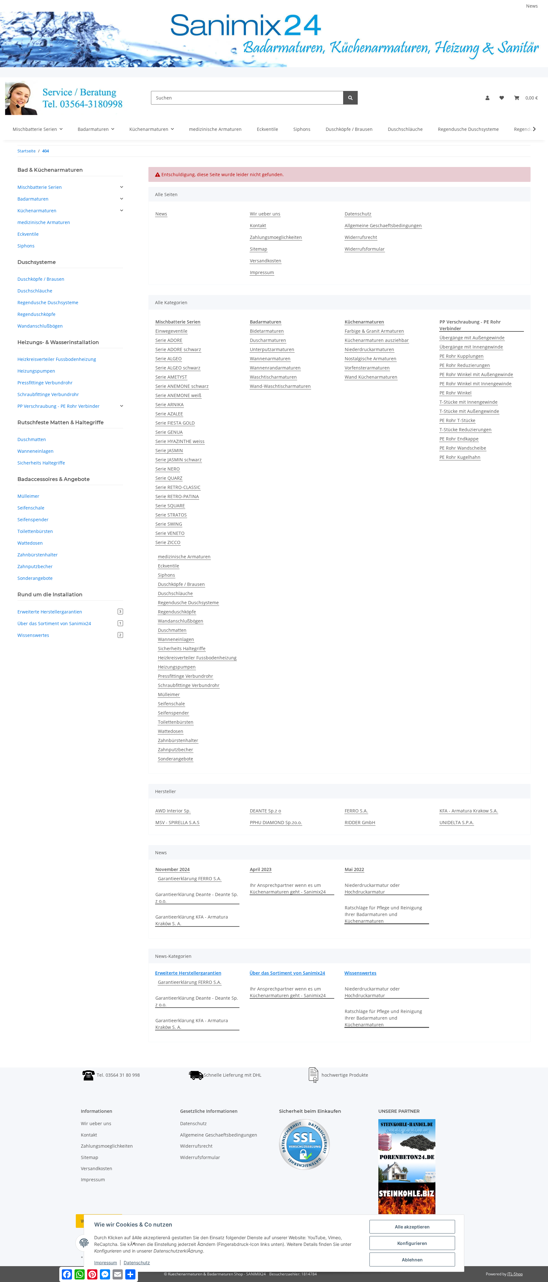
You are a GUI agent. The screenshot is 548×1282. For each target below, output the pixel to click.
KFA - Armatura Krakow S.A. (469, 811)
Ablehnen (412, 1259)
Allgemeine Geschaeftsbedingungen (383, 225)
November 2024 (172, 869)
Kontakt (258, 225)
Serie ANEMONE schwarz (182, 386)
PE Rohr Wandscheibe (463, 448)
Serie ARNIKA (169, 404)
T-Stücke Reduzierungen (466, 429)
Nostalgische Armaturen (370, 359)
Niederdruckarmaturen (369, 349)
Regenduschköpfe (177, 612)
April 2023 (260, 869)
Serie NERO (167, 469)
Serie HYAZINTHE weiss (180, 441)
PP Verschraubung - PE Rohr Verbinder (58, 406)
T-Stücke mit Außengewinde (469, 411)
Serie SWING (168, 524)
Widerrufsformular (365, 249)
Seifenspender (173, 713)
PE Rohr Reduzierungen (465, 365)
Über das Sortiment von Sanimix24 (287, 973)
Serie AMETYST (171, 377)
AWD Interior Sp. (173, 811)
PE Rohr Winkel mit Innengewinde (476, 384)
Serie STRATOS (171, 515)
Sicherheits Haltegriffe (182, 648)
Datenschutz (358, 214)
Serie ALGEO (168, 359)
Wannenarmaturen (270, 359)
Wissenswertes (360, 973)
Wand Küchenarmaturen (371, 377)
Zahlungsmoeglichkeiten (276, 237)
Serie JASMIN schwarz (178, 460)
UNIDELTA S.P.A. (457, 822)
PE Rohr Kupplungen (462, 356)
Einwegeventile (171, 331)
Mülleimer (169, 694)
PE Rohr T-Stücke (457, 420)
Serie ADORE (168, 340)
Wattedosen (170, 731)
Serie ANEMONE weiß (178, 395)
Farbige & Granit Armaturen (374, 331)
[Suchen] (350, 98)
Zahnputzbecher (175, 750)
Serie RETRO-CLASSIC (177, 487)
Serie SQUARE (170, 506)
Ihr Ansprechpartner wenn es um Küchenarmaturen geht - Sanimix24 (288, 888)
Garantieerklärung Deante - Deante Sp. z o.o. (196, 897)
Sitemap (258, 249)
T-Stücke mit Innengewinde (469, 402)
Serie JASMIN (169, 450)
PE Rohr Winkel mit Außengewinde (476, 374)
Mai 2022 (354, 869)
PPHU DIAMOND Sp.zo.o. (276, 822)
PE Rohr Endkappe (459, 439)
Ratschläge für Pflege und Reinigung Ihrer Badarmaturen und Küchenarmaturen (383, 914)
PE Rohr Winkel (456, 393)
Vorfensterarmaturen (367, 368)
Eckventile (168, 566)
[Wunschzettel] (501, 98)
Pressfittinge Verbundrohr (185, 676)
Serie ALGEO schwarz (177, 368)
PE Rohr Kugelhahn (460, 457)
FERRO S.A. (356, 811)
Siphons (166, 575)
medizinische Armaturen (184, 557)
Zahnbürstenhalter (178, 740)
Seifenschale (171, 704)
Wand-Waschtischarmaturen (280, 386)
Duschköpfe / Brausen (181, 584)
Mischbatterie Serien (39, 187)
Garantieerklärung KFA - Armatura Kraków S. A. (191, 920)
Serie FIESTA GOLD (175, 423)
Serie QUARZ (168, 478)
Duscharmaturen (268, 340)
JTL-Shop (515, 1274)
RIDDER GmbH (360, 822)
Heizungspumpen (177, 667)
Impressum (262, 272)
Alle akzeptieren (412, 1226)
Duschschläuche (175, 593)
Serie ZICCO (167, 542)
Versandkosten (265, 261)
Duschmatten (172, 630)
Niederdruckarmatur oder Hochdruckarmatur (372, 888)
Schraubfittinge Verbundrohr (188, 685)
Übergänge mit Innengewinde (471, 347)
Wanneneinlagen (176, 639)
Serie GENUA (169, 432)
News (532, 6)
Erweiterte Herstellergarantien (188, 973)
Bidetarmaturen (267, 331)
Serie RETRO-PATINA (177, 496)
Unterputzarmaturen (272, 349)
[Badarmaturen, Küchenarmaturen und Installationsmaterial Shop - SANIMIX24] (68, 97)
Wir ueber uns (265, 214)
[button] (487, 98)
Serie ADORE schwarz (178, 349)
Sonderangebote (175, 759)
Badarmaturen (33, 199)
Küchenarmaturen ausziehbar (377, 340)
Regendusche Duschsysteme (188, 602)
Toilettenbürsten (175, 722)
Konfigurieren (412, 1243)
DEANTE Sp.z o (265, 811)
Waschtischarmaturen (273, 377)
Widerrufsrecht (361, 237)
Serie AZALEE (169, 414)
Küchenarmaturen (36, 211)
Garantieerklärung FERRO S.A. (189, 878)
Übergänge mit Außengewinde (472, 338)
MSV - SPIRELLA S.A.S (177, 822)
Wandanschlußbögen (180, 621)
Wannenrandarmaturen (275, 368)
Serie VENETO (170, 533)
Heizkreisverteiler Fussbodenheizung (197, 658)
